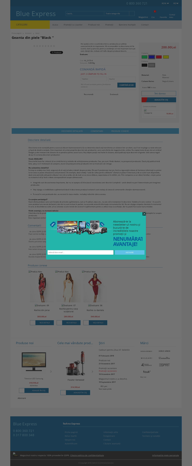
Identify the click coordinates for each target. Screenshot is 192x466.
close (144, 214)
